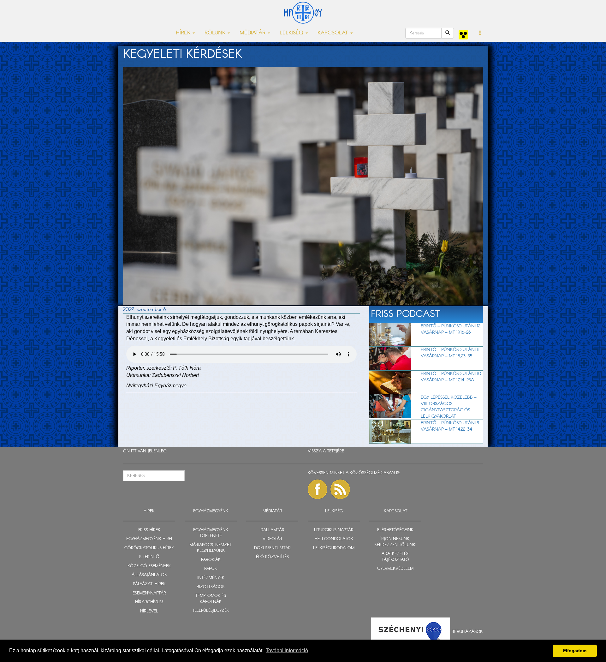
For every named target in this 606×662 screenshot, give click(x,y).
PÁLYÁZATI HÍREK (149, 584)
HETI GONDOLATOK (334, 539)
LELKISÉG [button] (292, 33)
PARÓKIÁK (211, 560)
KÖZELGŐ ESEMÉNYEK (149, 566)
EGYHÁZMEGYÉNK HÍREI (149, 539)
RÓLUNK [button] (216, 33)
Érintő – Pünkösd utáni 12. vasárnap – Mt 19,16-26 (451, 329)
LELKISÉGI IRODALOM (333, 548)
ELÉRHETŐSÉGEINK (395, 530)
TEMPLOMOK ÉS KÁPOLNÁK (210, 599)
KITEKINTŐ (149, 557)
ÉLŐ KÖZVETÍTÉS (272, 557)
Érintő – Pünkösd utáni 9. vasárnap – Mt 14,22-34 (450, 426)
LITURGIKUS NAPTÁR (334, 530)
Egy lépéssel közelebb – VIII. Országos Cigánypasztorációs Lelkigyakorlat (449, 407)
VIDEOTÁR (272, 539)
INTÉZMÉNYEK (210, 578)
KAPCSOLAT (395, 511)
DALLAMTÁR (272, 530)
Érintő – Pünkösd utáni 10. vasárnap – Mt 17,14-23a (451, 377)
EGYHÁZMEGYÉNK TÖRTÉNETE (210, 533)
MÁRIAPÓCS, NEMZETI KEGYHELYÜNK (210, 548)
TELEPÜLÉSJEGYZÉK (210, 611)
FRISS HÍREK (149, 530)
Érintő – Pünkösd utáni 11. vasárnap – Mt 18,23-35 (450, 353)
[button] (480, 33)
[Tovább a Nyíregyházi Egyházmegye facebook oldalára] (317, 489)
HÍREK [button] (184, 33)
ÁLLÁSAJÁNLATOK (149, 575)
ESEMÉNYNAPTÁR (149, 593)
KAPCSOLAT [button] (334, 33)
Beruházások (467, 632)
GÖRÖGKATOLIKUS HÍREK (149, 548)
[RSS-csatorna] (340, 489)
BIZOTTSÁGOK (211, 587)
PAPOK (210, 569)
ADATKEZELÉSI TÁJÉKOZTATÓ (395, 557)
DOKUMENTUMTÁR (272, 548)
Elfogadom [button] (574, 650)
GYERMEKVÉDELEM (395, 569)
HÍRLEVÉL (149, 611)
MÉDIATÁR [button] (253, 33)
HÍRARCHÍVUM (149, 602)
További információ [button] (287, 650)
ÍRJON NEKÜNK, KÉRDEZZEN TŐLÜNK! (395, 542)
